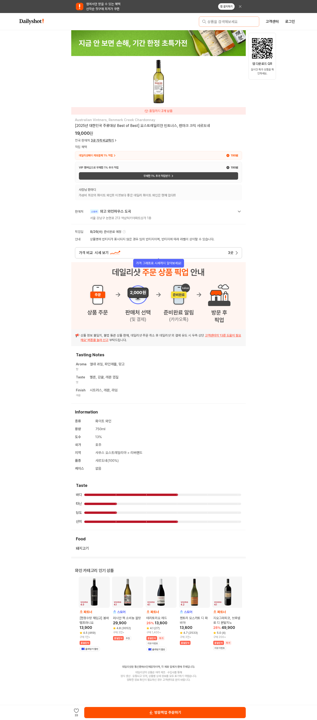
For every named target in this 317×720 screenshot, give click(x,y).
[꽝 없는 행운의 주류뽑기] (158, 43)
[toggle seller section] (239, 211)
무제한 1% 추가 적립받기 (156, 176)
